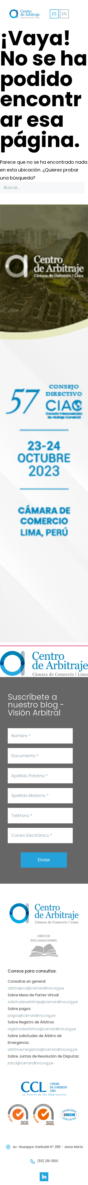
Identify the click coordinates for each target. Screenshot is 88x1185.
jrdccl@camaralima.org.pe (31, 1063)
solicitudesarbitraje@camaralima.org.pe (43, 1001)
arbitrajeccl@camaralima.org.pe (36, 988)
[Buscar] (3, 196)
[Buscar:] (42, 187)
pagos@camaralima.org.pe (32, 1015)
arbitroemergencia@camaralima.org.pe (42, 1049)
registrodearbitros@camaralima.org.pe (42, 1028)
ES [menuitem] (54, 14)
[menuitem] (64, 13)
